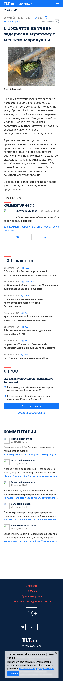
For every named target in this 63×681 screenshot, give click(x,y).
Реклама (31, 591)
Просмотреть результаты (31, 412)
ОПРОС (11, 371)
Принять (13, 673)
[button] (18, 237)
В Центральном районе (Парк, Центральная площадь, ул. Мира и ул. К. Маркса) (28, 397)
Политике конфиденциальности (36, 668)
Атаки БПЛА (10, 9)
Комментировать (13, 21)
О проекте (31, 585)
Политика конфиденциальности (31, 601)
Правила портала (31, 596)
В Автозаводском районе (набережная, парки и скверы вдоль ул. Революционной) (30, 388)
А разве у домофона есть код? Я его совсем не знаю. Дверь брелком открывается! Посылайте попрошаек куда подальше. (30, 471)
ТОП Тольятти (18, 260)
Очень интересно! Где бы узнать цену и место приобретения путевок (29, 449)
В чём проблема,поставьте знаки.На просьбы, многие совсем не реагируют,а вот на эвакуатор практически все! (30, 492)
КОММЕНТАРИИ (20, 432)
